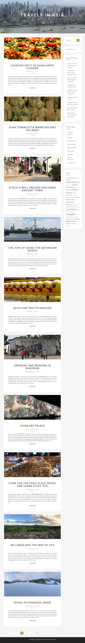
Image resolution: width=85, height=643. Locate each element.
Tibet (78, 219)
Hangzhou (69, 190)
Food (77, 182)
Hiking (74, 189)
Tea (77, 217)
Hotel (67, 195)
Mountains (70, 202)
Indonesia (68, 197)
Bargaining (69, 178)
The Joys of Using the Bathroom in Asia (32, 249)
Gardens (75, 185)
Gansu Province (69, 185)
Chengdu (77, 178)
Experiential (71, 182)
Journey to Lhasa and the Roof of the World (72, 65)
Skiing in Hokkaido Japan (32, 602)
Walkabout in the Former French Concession (72, 92)
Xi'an (70, 223)
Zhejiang (67, 225)
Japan (78, 197)
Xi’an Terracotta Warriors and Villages (32, 129)
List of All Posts (70, 49)
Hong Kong (74, 193)
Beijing (74, 178)
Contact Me (52, 639)
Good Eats (70, 137)
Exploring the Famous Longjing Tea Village (72, 115)
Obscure (71, 207)
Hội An (75, 195)
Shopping (70, 154)
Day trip (68, 180)
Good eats (69, 187)
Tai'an (71, 217)
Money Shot (70, 199)
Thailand (68, 219)
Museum (69, 204)
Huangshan (72, 195)
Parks (68, 209)
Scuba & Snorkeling (69, 211)
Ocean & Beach (76, 207)
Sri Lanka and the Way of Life (32, 544)
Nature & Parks (71, 144)
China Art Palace (32, 425)
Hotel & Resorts (71, 141)
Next (37, 633)
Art (66, 178)
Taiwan (74, 217)
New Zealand (74, 204)
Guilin (74, 187)
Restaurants (70, 151)
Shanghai (71, 214)
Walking (69, 221)
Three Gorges (73, 219)
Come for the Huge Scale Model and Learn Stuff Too (32, 484)
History (69, 192)
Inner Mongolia (72, 197)
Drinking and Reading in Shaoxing (32, 367)
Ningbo (67, 207)
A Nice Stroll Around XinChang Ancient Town (32, 189)
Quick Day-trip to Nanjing (32, 307)
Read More (33, 88)
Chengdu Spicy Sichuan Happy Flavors (32, 67)
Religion (73, 209)
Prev (7, 633)
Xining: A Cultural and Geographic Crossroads (72, 79)
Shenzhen (68, 217)
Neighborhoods (71, 147)
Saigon (78, 209)
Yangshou (74, 223)
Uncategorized (71, 163)
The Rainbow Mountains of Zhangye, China (71, 72)
